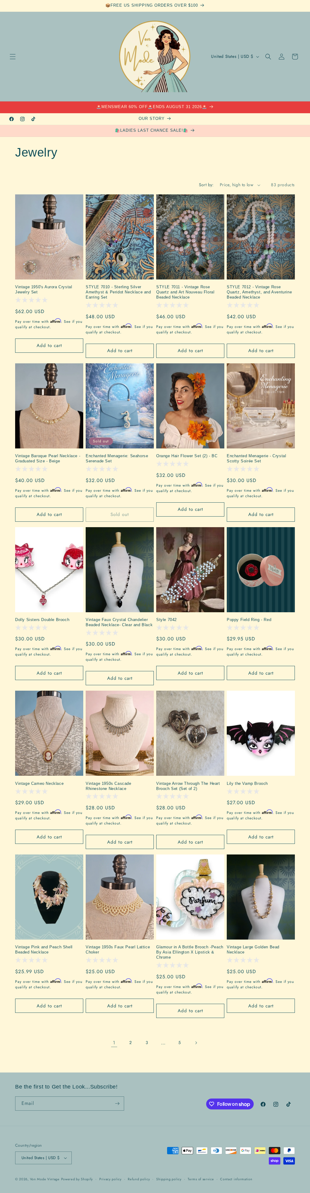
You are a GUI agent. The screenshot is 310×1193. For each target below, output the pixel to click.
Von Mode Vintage (45, 1179)
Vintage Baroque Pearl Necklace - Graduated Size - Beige (47, 458)
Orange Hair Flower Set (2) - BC (187, 456)
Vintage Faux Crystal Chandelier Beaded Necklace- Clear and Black (119, 622)
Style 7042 (166, 619)
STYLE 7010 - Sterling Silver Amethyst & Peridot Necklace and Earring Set (118, 292)
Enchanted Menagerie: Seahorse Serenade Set (117, 458)
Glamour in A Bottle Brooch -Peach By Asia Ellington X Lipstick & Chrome (189, 952)
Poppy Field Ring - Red (249, 619)
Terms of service (201, 1179)
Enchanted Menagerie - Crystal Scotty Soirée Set (256, 458)
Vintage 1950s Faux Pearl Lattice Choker (118, 949)
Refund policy (139, 1179)
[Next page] (196, 1042)
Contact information (236, 1179)
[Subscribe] (117, 1103)
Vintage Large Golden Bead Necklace (253, 949)
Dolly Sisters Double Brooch (42, 619)
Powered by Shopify (77, 1179)
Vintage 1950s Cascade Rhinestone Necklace (108, 786)
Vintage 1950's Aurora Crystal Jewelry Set (43, 289)
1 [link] (114, 1042)
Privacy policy (110, 1179)
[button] (12, 56)
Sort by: (206, 185)
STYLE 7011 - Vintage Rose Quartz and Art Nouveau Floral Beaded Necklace (185, 292)
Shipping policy (169, 1179)
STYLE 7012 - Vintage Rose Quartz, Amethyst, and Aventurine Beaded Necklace (259, 292)
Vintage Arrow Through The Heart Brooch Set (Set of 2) (188, 786)
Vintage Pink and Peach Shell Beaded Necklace (44, 949)
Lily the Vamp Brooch (247, 783)
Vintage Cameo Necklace (39, 783)
